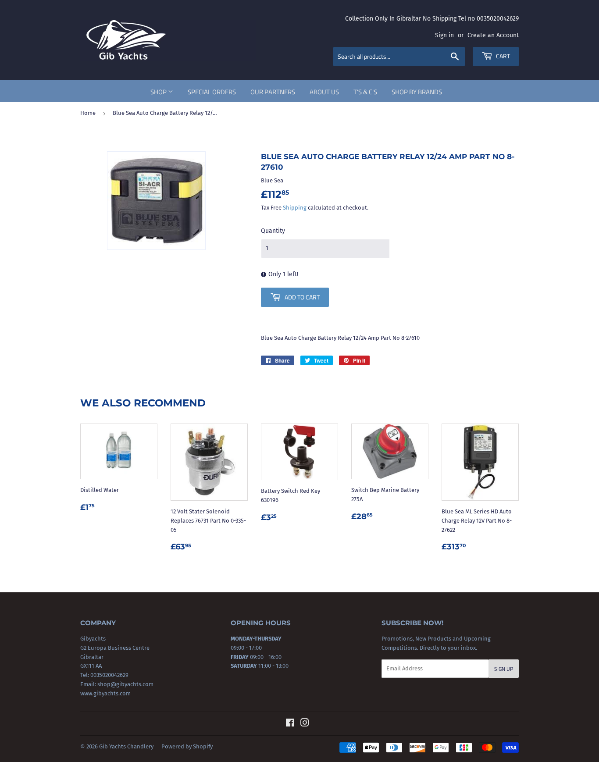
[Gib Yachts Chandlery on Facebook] (290, 724)
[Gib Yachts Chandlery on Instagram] (304, 724)
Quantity (273, 231)
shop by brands (417, 92)
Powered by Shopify (187, 746)
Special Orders (212, 92)
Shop (159, 92)
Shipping (295, 207)
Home (88, 113)
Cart (502, 56)
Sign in (444, 35)
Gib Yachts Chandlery (126, 746)
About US (324, 92)
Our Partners (272, 92)
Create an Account (493, 35)
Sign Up (503, 669)
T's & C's (365, 92)
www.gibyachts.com (105, 693)
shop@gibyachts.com (124, 684)
